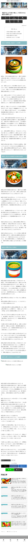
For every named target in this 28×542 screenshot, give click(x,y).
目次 (12, 29)
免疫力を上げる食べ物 (6, 460)
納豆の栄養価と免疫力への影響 (13, 31)
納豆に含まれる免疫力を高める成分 (14, 33)
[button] (18, 21)
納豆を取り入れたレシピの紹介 (13, 37)
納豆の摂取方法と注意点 (12, 35)
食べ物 (14, 460)
